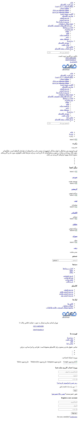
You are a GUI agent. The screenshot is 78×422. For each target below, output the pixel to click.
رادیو (67, 37)
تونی (75, 201)
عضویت (75, 62)
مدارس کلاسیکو (67, 16)
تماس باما (70, 47)
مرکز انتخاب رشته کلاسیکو (64, 49)
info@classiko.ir (71, 60)
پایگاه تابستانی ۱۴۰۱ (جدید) (64, 6)
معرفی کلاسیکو (63, 43)
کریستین (74, 189)
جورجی (74, 177)
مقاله (67, 31)
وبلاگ (71, 272)
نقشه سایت (69, 280)
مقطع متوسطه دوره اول (61, 10)
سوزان (75, 236)
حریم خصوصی (68, 276)
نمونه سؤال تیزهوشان (66, 24)
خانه (71, 2)
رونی (75, 248)
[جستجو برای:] (67, 260)
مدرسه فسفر (64, 18)
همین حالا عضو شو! (58, 394)
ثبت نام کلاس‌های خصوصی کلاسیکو (60, 25)
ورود (71, 62)
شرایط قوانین (68, 278)
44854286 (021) (71, 58)
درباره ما (70, 41)
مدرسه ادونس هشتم (66, 294)
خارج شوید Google (69, 362)
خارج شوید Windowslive (39, 362)
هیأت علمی (65, 45)
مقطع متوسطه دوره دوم (60, 12)
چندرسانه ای (69, 29)
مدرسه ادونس (64, 20)
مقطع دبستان (64, 8)
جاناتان (75, 224)
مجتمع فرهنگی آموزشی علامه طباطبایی (59, 308)
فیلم (67, 33)
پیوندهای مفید (64, 39)
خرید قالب (69, 282)
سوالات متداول (68, 306)
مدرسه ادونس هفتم (66, 292)
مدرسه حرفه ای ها (62, 22)
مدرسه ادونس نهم (67, 295)
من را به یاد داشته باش (67, 387)
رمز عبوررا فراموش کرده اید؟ (67, 383)
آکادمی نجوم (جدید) (66, 14)
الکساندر (74, 213)
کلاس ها (70, 304)
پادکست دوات (64, 35)
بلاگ (71, 341)
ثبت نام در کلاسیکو (67, 4)
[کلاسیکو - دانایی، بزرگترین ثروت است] (69, 70)
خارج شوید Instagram (54, 362)
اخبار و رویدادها (68, 27)
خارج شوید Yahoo (23, 362)
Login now (73, 417)
